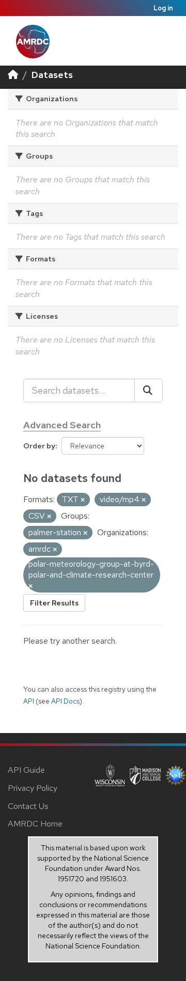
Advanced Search (62, 425)
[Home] (13, 75)
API (28, 701)
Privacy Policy (32, 788)
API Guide (26, 770)
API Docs (65, 701)
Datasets (52, 75)
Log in (163, 8)
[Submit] (148, 390)
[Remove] (83, 500)
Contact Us (28, 806)
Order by (39, 445)
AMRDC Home (35, 823)
